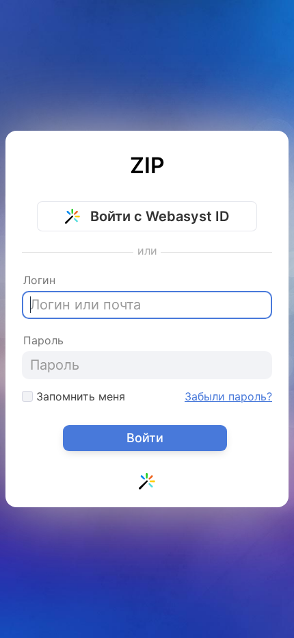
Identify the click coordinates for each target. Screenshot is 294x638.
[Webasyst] (147, 484)
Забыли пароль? (228, 396)
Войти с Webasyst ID (158, 216)
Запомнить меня (79, 396)
